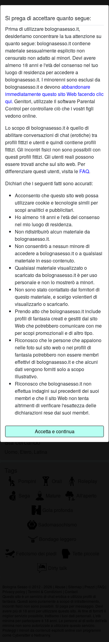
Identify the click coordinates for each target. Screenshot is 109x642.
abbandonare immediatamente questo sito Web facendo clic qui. (54, 94)
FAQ (84, 171)
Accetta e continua (54, 431)
